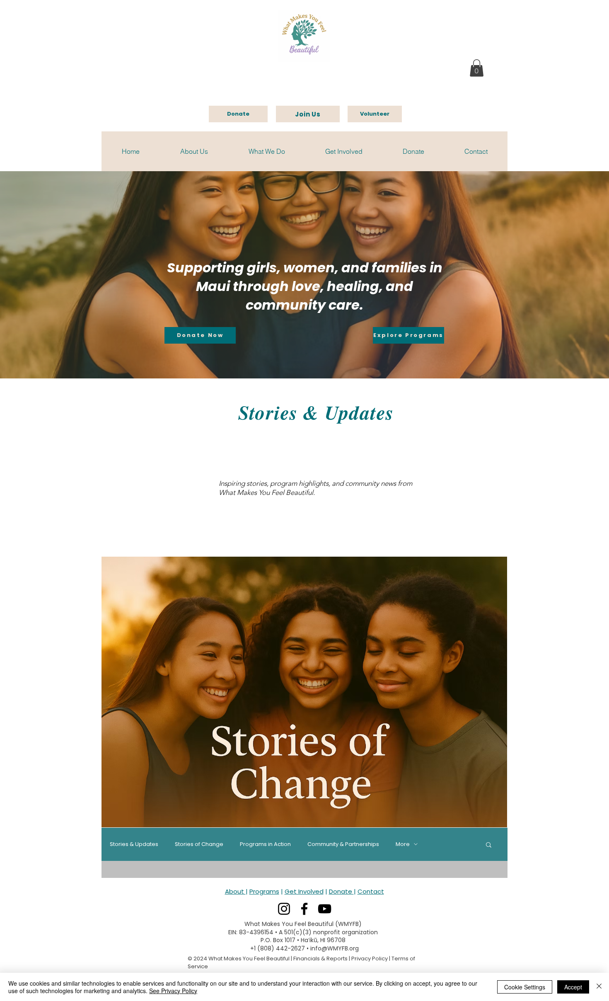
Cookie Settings (524, 987)
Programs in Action (265, 844)
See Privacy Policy (173, 990)
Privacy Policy (369, 958)
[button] (476, 68)
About (235, 891)
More (403, 844)
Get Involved (304, 891)
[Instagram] (284, 909)
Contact (371, 891)
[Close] (599, 986)
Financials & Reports (320, 958)
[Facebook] (304, 909)
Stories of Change (199, 844)
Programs (264, 891)
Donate (341, 891)
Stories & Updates (134, 844)
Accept (573, 987)
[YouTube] (325, 909)
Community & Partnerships (343, 844)
